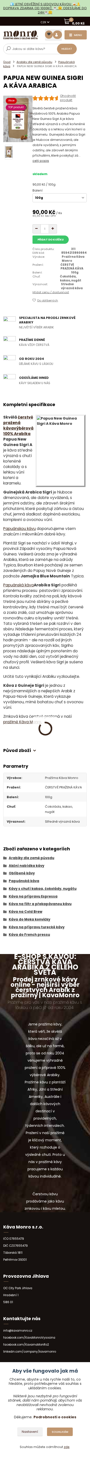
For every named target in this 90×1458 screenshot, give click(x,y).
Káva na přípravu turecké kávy (36, 927)
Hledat (67, 49)
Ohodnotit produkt (68, 98)
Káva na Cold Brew (25, 911)
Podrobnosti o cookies (55, 1417)
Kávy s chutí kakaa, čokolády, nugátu (42, 888)
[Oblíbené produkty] (49, 34)
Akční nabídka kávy (26, 865)
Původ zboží (17, 750)
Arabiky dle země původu (34, 62)
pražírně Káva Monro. (22, 722)
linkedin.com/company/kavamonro (29, 1352)
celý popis (40, 161)
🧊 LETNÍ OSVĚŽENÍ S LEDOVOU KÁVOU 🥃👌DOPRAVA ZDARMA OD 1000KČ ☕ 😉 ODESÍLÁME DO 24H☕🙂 (45, 8)
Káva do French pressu (29, 934)
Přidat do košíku (51, 240)
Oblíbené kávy (22, 873)
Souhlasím (60, 1432)
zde (67, 1447)
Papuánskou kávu (19, 528)
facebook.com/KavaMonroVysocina (29, 1338)
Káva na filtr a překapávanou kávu (40, 904)
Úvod (6, 62)
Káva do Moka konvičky (29, 919)
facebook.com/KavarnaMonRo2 (26, 1345)
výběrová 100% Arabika (18, 431)
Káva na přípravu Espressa (33, 896)
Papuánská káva (18, 585)
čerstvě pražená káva (18, 423)
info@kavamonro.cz (17, 1331)
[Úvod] (20, 34)
